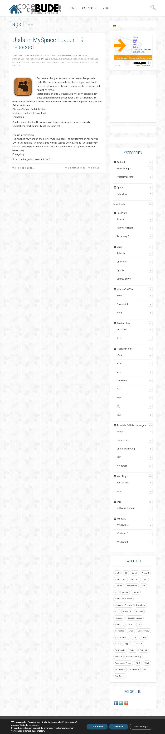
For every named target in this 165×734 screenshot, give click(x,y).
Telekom (138, 643)
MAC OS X (122, 193)
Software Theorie (126, 508)
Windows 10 (123, 524)
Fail (117, 611)
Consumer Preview (123, 605)
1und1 (134, 573)
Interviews (122, 329)
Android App (120, 579)
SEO (117, 643)
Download (54, 59)
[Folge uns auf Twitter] (121, 703)
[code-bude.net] (35, 7)
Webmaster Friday (123, 663)
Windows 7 (122, 533)
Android (121, 162)
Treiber (133, 650)
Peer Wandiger (121, 637)
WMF (145, 669)
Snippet (126, 643)
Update (16, 66)
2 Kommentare (76, 168)
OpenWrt (121, 270)
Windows (121, 518)
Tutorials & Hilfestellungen (131, 425)
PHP (119, 397)
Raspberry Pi (123, 236)
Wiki (119, 501)
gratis (117, 624)
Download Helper (70, 59)
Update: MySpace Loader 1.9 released (48, 43)
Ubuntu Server (124, 278)
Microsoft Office (125, 289)
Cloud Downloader (123, 598)
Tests (119, 338)
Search (153, 8)
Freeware (127, 611)
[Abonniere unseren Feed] (126, 703)
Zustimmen (97, 726)
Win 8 (147, 663)
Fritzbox (139, 611)
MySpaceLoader (90, 62)
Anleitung (135, 579)
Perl (119, 389)
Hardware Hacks (125, 227)
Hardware (122, 212)
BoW (143, 585)
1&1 (125, 573)
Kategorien (89, 8)
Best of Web (123, 482)
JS (139, 624)
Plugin (143, 637)
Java (119, 372)
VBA (119, 414)
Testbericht (120, 650)
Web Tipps (122, 476)
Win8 (138, 663)
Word (119, 312)
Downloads (18, 59)
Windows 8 (122, 541)
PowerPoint (122, 304)
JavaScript (122, 380)
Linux (119, 246)
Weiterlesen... (23, 168)
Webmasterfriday (133, 656)
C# (116, 592)
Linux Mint (122, 261)
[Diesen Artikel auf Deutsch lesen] (114, 26)
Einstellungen (25, 728)
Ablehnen (118, 726)
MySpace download (46, 62)
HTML (120, 363)
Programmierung (125, 176)
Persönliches (33, 59)
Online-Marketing (126, 448)
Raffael (39, 55)
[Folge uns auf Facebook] (116, 703)
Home (72, 8)
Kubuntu (121, 253)
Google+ (119, 618)
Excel (119, 295)
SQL (119, 406)
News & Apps (124, 168)
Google (120, 431)
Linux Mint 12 (143, 631)
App (145, 579)
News (119, 491)
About (107, 8)
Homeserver (123, 440)
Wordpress (122, 465)
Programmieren (124, 348)
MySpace (30, 62)
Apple (120, 187)
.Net (117, 573)
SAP (119, 457)
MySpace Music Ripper (69, 62)
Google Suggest (134, 618)
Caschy (135, 592)
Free (83, 59)
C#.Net (85, 55)
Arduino (121, 219)
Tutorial (143, 650)
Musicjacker (18, 62)
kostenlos (92, 59)
